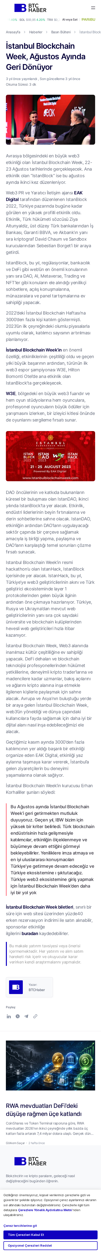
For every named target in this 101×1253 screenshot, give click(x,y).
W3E (10, 393)
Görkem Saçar (15, 1143)
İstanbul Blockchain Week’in (34, 350)
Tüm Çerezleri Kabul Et (26, 1235)
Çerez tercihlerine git (20, 1226)
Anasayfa (13, 32)
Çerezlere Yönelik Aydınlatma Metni (45, 1210)
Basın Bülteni (61, 32)
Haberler (35, 32)
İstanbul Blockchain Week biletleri (39, 907)
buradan (30, 933)
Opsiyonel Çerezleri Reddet (30, 1245)
